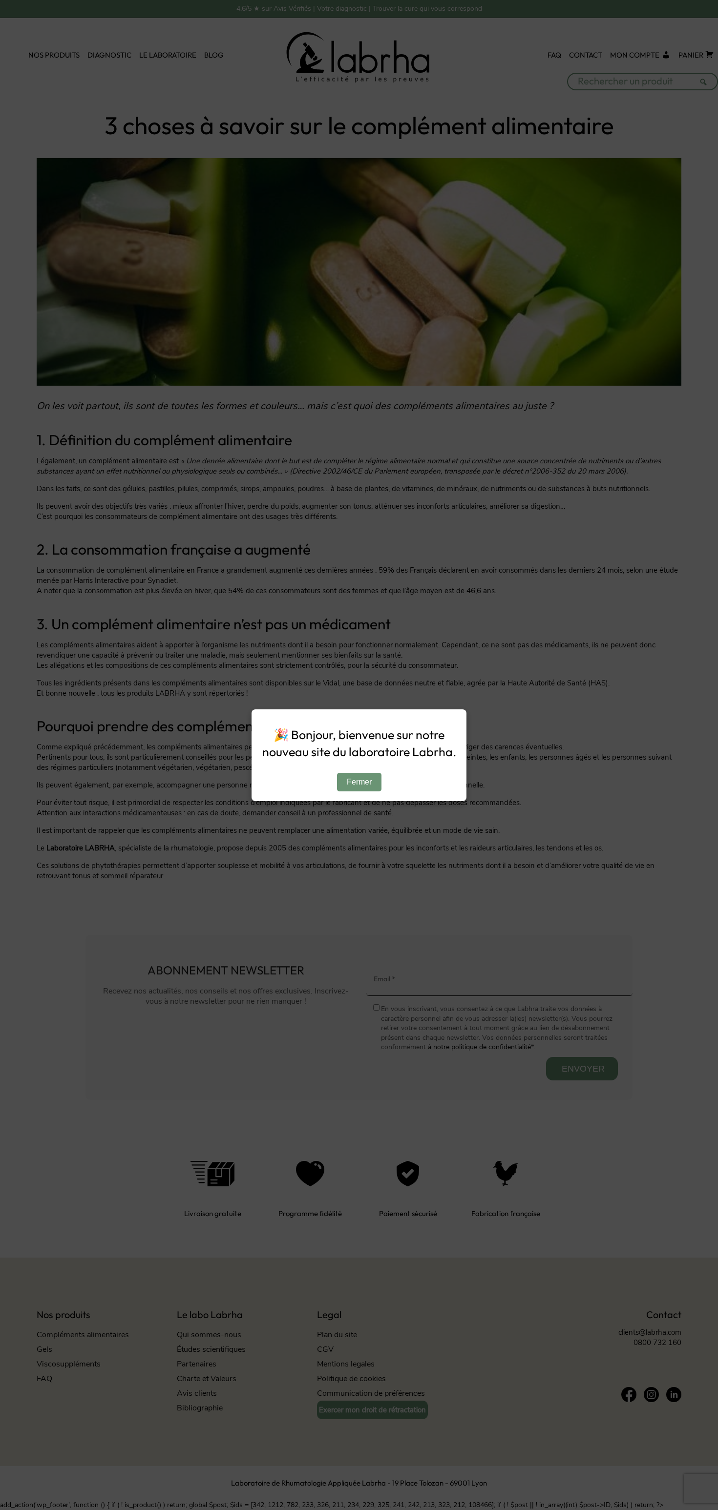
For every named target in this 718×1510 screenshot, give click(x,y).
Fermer (359, 782)
